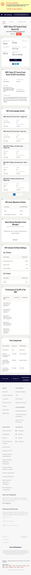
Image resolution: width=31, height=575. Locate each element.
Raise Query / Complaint (26, 379)
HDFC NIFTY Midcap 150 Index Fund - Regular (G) (13, 146)
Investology (5, 434)
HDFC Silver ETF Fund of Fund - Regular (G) (15, 116)
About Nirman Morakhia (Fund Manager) (15, 31)
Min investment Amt (6, 42)
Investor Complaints (8, 473)
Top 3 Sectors (7, 252)
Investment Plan (19, 79)
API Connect (19, 399)
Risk (13, 41)
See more (15, 239)
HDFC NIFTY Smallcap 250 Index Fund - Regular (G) (14, 179)
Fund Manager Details (21, 21)
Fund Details (11, 21)
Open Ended (6, 81)
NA (17, 122)
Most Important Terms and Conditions (6, 482)
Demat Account (6, 430)
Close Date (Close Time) (15, 52)
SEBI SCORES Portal (10, 521)
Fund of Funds (15, 48)
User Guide (5, 410)
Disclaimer (5, 536)
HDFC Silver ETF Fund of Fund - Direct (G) (14, 131)
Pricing (4, 406)
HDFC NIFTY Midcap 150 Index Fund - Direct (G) (15, 163)
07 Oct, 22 (5, 53)
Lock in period (6, 47)
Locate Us (5, 399)
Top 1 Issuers (7, 273)
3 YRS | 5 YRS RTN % (20, 124)
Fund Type (5, 79)
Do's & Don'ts (6, 447)
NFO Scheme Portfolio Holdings (15, 248)
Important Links (7, 450)
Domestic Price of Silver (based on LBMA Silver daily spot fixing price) (8, 89)
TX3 (17, 395)
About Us (5, 392)
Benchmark (5, 85)
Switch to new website (14, 9)
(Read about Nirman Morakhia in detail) (15, 226)
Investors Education (8, 476)
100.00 (5, 43)
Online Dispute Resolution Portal (12, 525)
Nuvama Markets (21, 392)
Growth (18, 81)
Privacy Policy (6, 539)
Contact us (15, 378)
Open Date (5, 52)
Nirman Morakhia (20, 91)
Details (4, 21)
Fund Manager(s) (19, 89)
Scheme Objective (7, 95)
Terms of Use (5, 542)
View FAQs (5, 378)
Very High (14, 42)
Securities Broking (21, 411)
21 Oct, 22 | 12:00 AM (17, 54)
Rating (17, 120)
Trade (15, 60)
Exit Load (24, 47)
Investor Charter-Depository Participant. (7, 462)
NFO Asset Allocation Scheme (15, 202)
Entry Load (24, 41)
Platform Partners (21, 402)
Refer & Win (5, 413)
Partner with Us (6, 402)
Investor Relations (7, 395)
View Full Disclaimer (15, 547)
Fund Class (16, 47)
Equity (4, 153)
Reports (4, 438)
